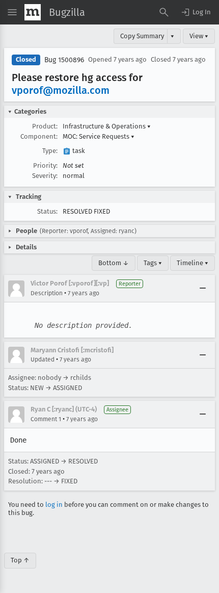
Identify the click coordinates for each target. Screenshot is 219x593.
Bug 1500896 (64, 60)
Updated (42, 359)
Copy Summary (142, 36)
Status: (47, 211)
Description (47, 293)
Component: (39, 136)
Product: (45, 126)
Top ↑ (20, 560)
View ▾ (198, 36)
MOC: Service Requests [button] (98, 136)
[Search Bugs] (164, 12)
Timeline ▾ (192, 263)
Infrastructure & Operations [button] (107, 126)
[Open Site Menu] (12, 12)
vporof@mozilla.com (61, 90)
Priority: (45, 165)
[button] (195, 12)
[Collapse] (203, 288)
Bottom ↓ (113, 263)
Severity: (45, 175)
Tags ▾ (153, 263)
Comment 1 (46, 419)
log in (54, 504)
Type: (50, 150)
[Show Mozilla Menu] (32, 12)
